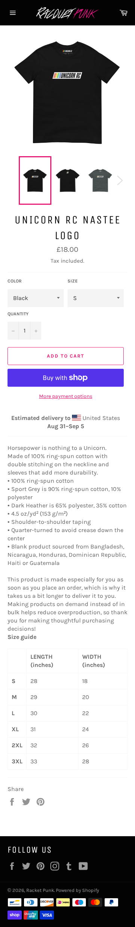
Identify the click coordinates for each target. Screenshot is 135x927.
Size (73, 281)
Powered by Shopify (77, 890)
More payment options (65, 396)
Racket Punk (40, 890)
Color (15, 281)
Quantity (18, 313)
